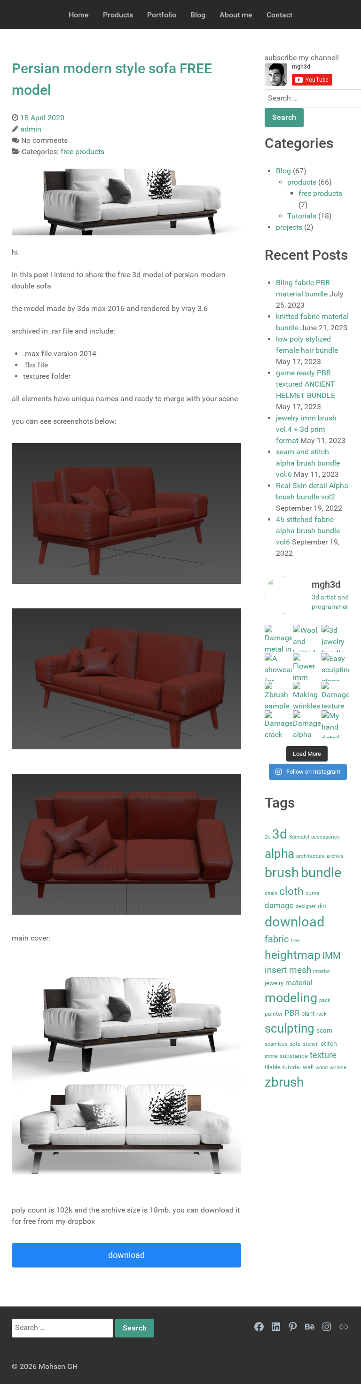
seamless (276, 1044)
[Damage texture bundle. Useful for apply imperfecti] (335, 695)
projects (289, 227)
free (295, 941)
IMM (331, 955)
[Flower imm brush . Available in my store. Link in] (307, 667)
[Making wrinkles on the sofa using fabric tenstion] (307, 695)
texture (323, 1055)
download (126, 1255)
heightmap (293, 955)
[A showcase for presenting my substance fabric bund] (278, 667)
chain (271, 893)
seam (324, 1030)
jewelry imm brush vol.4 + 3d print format (306, 429)
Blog (283, 170)
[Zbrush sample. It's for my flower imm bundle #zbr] (278, 695)
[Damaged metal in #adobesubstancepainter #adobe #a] (278, 639)
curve (312, 893)
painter (274, 1014)
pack (324, 1000)
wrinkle (338, 1068)
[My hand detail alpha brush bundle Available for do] (335, 724)
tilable (273, 1067)
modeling (291, 997)
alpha (279, 854)
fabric (277, 939)
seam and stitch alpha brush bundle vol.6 (308, 463)
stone (271, 1056)
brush (282, 872)
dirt (322, 906)
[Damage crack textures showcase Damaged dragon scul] (278, 724)
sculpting (289, 1028)
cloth (291, 891)
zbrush (284, 1082)
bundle (321, 872)
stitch (329, 1044)
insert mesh (288, 969)
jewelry (274, 983)
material (299, 982)
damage (279, 905)
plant (307, 1013)
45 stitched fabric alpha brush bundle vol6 (308, 530)
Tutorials (301, 215)
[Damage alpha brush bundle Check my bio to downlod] (307, 724)
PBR (291, 1013)
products (301, 182)
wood (321, 1068)
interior (321, 971)
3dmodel (299, 837)
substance (294, 1055)
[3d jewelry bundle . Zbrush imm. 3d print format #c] (335, 639)
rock (321, 1014)
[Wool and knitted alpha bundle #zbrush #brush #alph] (307, 639)
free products (320, 193)
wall (308, 1067)
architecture (310, 856)
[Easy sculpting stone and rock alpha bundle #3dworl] (335, 667)
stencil (311, 1044)
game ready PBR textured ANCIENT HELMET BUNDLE (305, 384)
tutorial (292, 1067)
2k (267, 837)
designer (306, 906)
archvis (335, 856)
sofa (295, 1044)
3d (279, 834)
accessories (325, 837)
